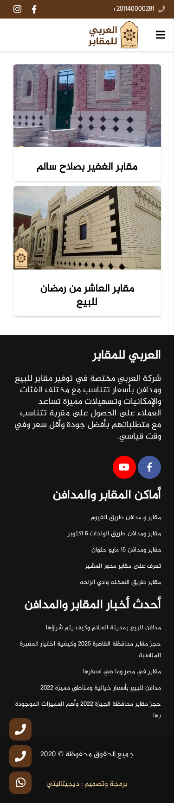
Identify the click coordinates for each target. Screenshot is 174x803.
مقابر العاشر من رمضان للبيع (87, 295)
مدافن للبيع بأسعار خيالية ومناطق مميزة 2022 (100, 688)
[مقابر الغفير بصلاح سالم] (87, 106)
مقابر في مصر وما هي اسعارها (122, 672)
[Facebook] (34, 9)
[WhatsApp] (20, 783)
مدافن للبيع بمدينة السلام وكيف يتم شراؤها (103, 628)
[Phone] (20, 729)
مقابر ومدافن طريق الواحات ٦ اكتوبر (114, 534)
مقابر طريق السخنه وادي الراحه (120, 582)
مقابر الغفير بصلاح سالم (87, 167)
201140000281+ (133, 9)
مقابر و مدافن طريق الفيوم (125, 517)
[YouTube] (124, 467)
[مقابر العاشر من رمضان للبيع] (87, 227)
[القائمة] (160, 34)
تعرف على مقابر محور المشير (123, 566)
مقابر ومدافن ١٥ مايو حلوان (126, 550)
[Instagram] (17, 9)
